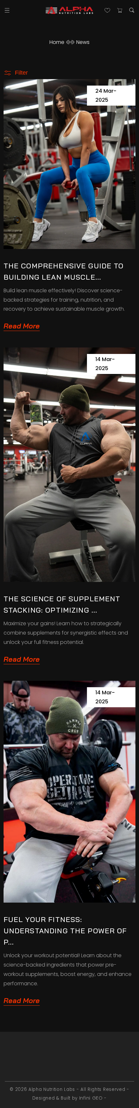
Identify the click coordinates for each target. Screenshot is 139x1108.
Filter (21, 72)
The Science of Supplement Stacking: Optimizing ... (62, 604)
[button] (7, 10)
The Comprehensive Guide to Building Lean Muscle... (64, 271)
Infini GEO (91, 1098)
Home (56, 42)
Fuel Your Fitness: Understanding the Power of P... (65, 931)
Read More (22, 325)
